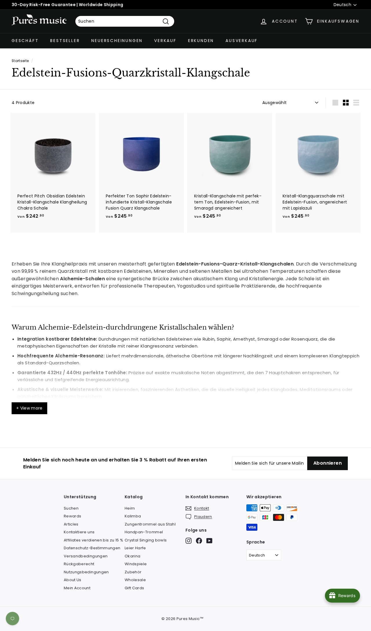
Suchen (71, 508)
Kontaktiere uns (79, 532)
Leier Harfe (135, 548)
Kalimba (133, 516)
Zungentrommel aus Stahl (150, 524)
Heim (130, 508)
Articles (71, 524)
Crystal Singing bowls (146, 540)
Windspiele (136, 564)
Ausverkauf (241, 40)
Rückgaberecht (79, 564)
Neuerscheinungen (117, 40)
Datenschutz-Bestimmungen (92, 548)
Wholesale (135, 580)
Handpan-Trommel (144, 532)
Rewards (72, 516)
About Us (72, 580)
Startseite (20, 61)
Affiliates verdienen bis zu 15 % (93, 540)
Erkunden (201, 40)
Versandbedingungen (86, 556)
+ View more (29, 408)
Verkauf (165, 40)
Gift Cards (134, 588)
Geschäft (25, 40)
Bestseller (65, 40)
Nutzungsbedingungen (86, 572)
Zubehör (133, 572)
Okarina (132, 556)
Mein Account (77, 588)
